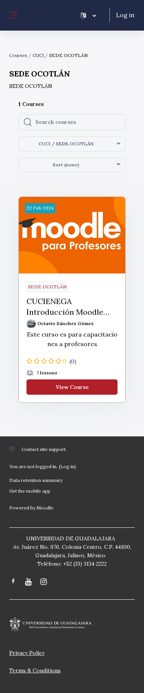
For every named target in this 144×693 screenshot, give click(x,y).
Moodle (44, 508)
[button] (88, 15)
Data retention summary (36, 480)
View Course (72, 387)
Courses (18, 55)
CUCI (38, 55)
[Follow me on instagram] (44, 582)
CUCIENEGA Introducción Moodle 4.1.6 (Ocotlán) (64, 306)
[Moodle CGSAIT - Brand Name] (72, 624)
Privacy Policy (27, 652)
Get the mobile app (29, 491)
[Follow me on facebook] (13, 582)
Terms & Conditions (35, 670)
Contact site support (44, 449)
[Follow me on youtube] (29, 582)
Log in (125, 15)
